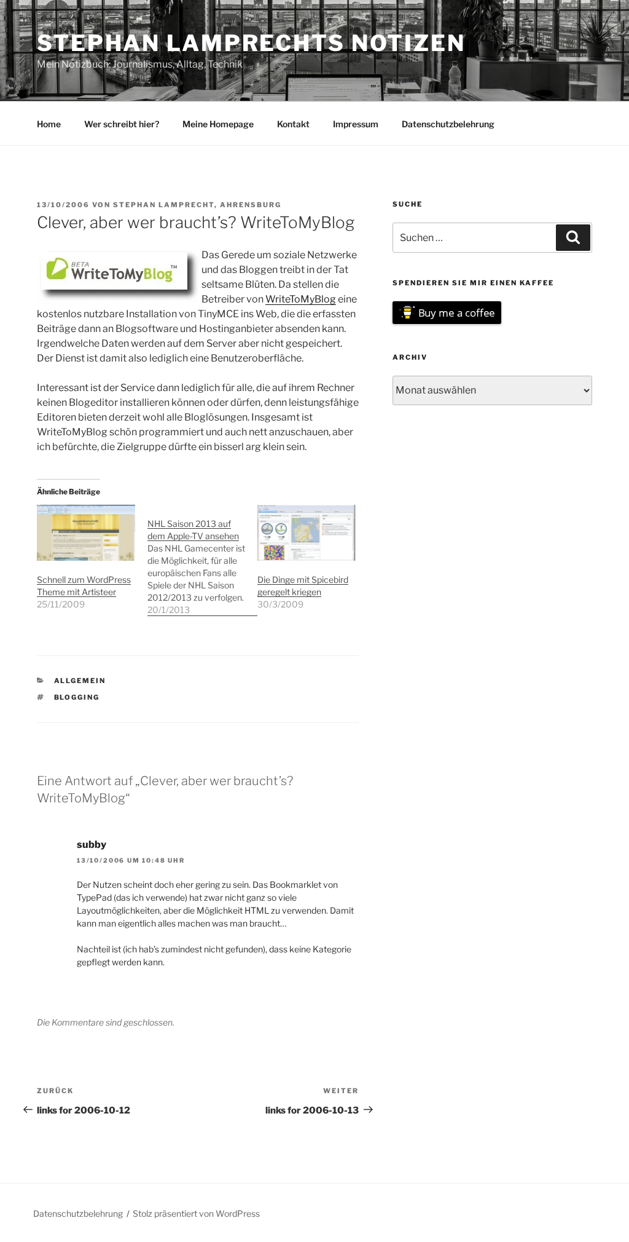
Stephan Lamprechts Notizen (251, 43)
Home (49, 124)
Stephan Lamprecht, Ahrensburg (197, 204)
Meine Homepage (218, 124)
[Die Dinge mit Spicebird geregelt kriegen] (306, 533)
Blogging (77, 697)
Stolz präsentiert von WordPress (196, 1213)
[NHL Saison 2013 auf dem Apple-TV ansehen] (202, 560)
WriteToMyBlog (300, 299)
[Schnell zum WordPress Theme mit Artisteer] (86, 533)
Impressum (355, 124)
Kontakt (293, 124)
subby (91, 844)
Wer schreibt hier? (121, 124)
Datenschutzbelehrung (448, 124)
